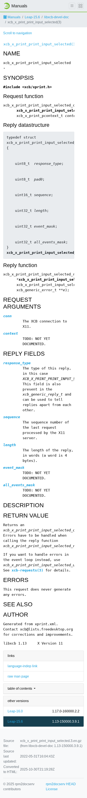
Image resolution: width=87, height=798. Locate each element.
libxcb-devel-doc (56, 17)
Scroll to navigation (17, 33)
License (52, 789)
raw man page (18, 676)
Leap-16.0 (15, 711)
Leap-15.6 (32, 17)
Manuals (13, 17)
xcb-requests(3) (27, 570)
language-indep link (22, 666)
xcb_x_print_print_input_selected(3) (40, 44)
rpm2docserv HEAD (61, 784)
